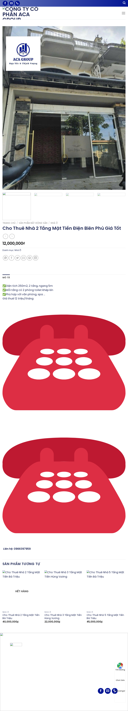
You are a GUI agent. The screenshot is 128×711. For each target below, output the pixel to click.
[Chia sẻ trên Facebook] (11, 258)
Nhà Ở (54, 223)
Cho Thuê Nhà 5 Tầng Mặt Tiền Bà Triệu (105, 617)
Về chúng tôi (73, 651)
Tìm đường (120, 670)
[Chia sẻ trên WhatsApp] (5, 258)
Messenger (120, 691)
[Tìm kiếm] (124, 3)
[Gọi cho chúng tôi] (17, 3)
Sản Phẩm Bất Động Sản (33, 223)
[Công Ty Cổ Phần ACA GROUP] (25, 13)
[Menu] (124, 13)
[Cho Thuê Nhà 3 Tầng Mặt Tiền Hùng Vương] (63, 589)
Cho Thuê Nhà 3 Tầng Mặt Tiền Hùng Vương (63, 617)
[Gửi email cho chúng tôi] (11, 3)
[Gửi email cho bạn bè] (23, 258)
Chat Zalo (120, 680)
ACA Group (70, 703)
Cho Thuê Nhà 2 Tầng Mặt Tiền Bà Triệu (21, 617)
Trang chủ (9, 223)
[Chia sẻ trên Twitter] (17, 258)
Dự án (69, 662)
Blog (68, 667)
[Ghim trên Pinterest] (29, 258)
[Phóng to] (7, 186)
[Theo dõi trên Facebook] (5, 3)
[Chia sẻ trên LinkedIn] (35, 258)
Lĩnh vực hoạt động (77, 656)
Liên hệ (70, 672)
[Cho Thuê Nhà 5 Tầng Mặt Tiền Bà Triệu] (106, 589)
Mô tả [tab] (6, 278)
